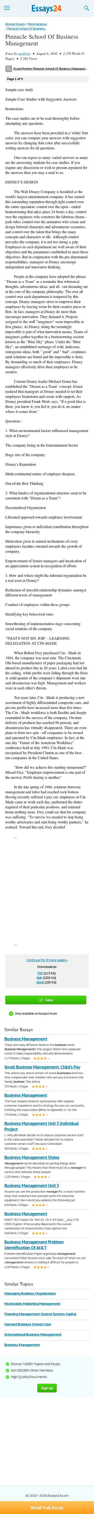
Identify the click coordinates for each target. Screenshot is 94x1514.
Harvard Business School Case (27, 1324)
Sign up (47, 1388)
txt (40, 973)
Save (49, 1000)
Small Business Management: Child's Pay (42, 1067)
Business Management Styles (31, 1157)
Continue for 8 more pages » (47, 960)
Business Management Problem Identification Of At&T (34, 1244)
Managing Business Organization (30, 1293)
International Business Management (32, 1334)
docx (40, 982)
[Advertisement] (47, 890)
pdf (39, 977)
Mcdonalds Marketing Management (32, 1303)
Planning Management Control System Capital (40, 1314)
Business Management (25, 1039)
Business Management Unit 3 (31, 1185)
